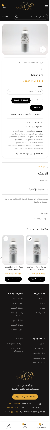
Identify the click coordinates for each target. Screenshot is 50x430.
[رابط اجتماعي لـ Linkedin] (24, 154)
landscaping (12, 146)
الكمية (40, 86)
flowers (24, 134)
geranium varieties (35, 140)
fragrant (31, 134)
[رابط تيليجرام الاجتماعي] (17, 154)
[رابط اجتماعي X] (31, 154)
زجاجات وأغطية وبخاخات (17, 314)
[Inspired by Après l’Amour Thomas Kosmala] (37, 250)
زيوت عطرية (18, 303)
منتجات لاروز (18, 299)
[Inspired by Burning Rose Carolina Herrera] (13, 250)
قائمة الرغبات (40, 349)
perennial (18, 149)
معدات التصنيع (17, 325)
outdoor (39, 146)
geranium (13, 137)
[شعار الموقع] (25, 6)
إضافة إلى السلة (21, 100)
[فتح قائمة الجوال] (46, 6)
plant (25, 149)
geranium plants (36, 137)
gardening (39, 134)
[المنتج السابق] (41, 69)
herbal (34, 143)
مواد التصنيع (18, 320)
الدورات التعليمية (16, 330)
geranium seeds (21, 140)
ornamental (30, 146)
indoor (40, 143)
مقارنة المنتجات (39, 358)
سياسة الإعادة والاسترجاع (17, 350)
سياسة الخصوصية (15, 344)
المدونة (43, 308)
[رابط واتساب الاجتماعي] (20, 154)
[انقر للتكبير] (43, 49)
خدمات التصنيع (17, 308)
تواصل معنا (41, 313)
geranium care (23, 137)
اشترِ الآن (36, 108)
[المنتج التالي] (34, 69)
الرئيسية (40, 63)
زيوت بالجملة (30, 127)
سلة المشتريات (39, 353)
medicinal (21, 146)
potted (30, 149)
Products (22, 63)
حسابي (43, 344)
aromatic (16, 131)
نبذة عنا (43, 303)
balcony (24, 131)
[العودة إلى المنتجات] (38, 69)
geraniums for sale (23, 143)
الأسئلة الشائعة (39, 363)
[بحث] (16, 17)
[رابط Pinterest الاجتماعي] (27, 154)
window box (38, 149)
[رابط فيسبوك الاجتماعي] (34, 154)
